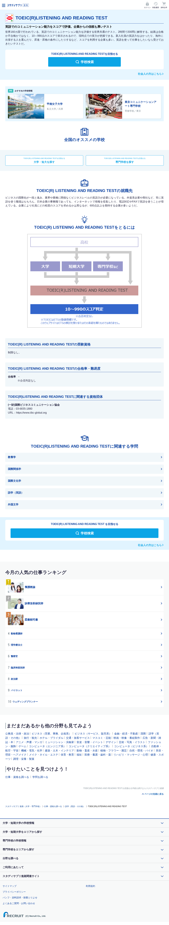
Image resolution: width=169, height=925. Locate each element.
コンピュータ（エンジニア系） (47, 746)
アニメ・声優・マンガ (29, 742)
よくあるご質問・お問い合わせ (19, 903)
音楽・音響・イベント (90, 742)
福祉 (79, 754)
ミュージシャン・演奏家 (59, 742)
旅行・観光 (30, 737)
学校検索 (87, 62)
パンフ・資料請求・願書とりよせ (20, 897)
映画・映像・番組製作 (127, 737)
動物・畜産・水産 (87, 750)
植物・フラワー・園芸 (113, 750)
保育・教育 (67, 754)
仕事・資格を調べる (17, 776)
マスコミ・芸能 (101, 737)
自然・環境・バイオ (141, 750)
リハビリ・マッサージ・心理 (131, 754)
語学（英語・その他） (75, 806)
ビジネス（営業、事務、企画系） (51, 733)
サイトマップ (10, 886)
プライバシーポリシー (14, 891)
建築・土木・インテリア (59, 750)
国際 (143, 733)
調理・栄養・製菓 (23, 758)
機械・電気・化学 (31, 750)
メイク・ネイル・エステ (43, 754)
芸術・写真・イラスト (132, 742)
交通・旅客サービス (78, 737)
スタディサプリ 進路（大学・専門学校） (23, 806)
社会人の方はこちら (150, 73)
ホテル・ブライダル (51, 737)
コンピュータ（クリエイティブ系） (90, 746)
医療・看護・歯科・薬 (97, 754)
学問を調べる (40, 776)
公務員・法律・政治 (17, 733)
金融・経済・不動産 (126, 733)
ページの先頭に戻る (154, 794)
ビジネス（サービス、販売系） (93, 733)
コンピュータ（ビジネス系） (131, 746)
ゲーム (22, 746)
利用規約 (90, 886)
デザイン (111, 742)
